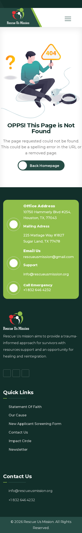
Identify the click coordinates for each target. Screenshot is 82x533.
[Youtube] (76, 4)
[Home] (18, 16)
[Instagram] (70, 4)
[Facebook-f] (64, 4)
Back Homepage (44, 166)
